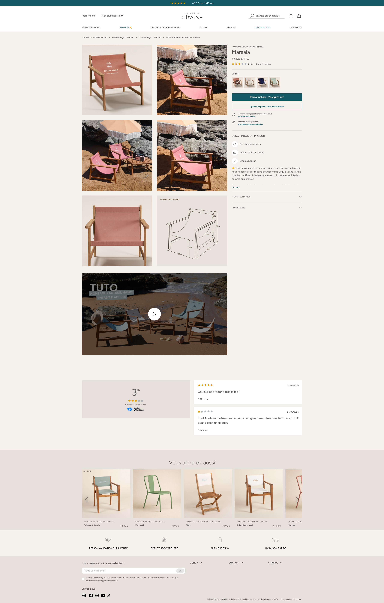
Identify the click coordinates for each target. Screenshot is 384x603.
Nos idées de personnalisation (250, 124)
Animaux (231, 27)
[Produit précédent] (86, 499)
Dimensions (238, 207)
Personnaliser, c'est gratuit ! (267, 97)
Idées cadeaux (263, 27)
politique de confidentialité (109, 577)
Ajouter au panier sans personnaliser (267, 106)
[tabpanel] (157, 499)
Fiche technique (241, 196)
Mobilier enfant (91, 27)
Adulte (203, 27)
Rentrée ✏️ (126, 27)
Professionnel (89, 15)
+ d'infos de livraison (246, 116)
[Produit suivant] (297, 499)
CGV (276, 599)
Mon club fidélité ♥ (112, 15)
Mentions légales (264, 599)
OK (180, 571)
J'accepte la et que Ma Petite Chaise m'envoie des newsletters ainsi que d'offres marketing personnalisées (131, 579)
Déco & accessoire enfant (166, 27)
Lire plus (236, 187)
